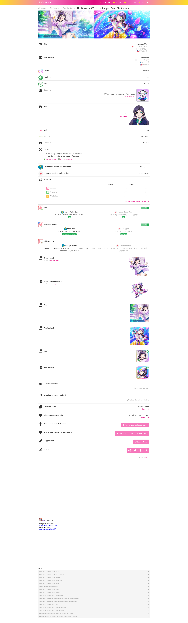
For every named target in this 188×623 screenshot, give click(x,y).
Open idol (123, 116)
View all (144, 409)
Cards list (68, 8)
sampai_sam (54, 260)
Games (42, 8)
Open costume (128, 96)
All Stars (54, 8)
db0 (147, 457)
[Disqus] (94, 490)
